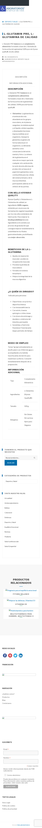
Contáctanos (6, 703)
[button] (3, 8)
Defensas (8, 517)
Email (6, 749)
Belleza (7, 508)
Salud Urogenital (10, 546)
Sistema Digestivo (8, 61)
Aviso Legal (6, 803)
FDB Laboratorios (23, 825)
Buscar (10, 463)
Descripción (21, 77)
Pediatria (8, 537)
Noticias (7, 532)
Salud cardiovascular (12, 541)
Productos (6, 697)
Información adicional (21, 83)
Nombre (6, 758)
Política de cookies (8, 806)
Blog (3, 700)
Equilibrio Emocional (11, 527)
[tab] (21, 77)
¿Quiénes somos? (8, 694)
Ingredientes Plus (11, 59)
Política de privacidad (9, 809)
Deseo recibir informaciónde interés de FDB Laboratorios (18, 770)
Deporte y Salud (11, 22)
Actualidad (8, 498)
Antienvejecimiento (11, 503)
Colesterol (8, 513)
